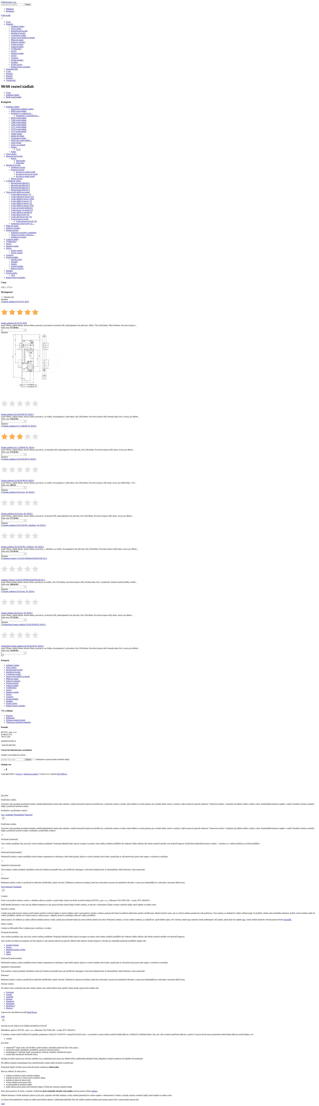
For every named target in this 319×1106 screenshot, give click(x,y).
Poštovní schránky (18, 42)
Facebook (10, 992)
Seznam (9, 999)
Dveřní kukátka (17, 266)
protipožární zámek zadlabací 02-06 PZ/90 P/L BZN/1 (22, 646)
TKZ (13, 275)
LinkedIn (9, 997)
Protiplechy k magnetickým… (28, 116)
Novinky (9, 74)
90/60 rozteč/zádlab (13, 97)
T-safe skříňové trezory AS (21, 203)
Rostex (13, 158)
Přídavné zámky (17, 40)
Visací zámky (16, 29)
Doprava (9, 716)
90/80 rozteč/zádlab (18, 111)
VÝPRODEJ (16, 49)
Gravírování (10, 80)
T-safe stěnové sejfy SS (20, 215)
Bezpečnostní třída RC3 (20, 188)
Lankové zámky (17, 47)
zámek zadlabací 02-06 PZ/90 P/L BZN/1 (17, 414)
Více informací (7, 887)
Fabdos (14, 147)
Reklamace (10, 718)
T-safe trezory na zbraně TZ (22, 210)
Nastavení (28, 815)
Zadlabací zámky (17, 26)
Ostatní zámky (16, 134)
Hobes (13, 152)
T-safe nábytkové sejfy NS (21, 217)
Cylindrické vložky (18, 35)
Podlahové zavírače (18, 237)
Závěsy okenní (17, 253)
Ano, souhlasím (7, 815)
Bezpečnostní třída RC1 (20, 183)
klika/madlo (20, 161)
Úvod (8, 22)
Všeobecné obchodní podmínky (18, 722)
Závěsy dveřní (16, 250)
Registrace (10, 11)
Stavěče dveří (16, 259)
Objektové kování (18, 167)
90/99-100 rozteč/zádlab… (21, 140)
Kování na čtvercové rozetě (27, 174)
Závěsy (14, 56)
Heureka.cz (10, 1006)
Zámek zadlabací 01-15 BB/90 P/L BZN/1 (18, 447)
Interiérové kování (18, 33)
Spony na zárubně (18, 145)
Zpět (3, 1016)
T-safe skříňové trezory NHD (22, 199)
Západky (14, 262)
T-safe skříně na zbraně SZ (21, 212)
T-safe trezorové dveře (20, 219)
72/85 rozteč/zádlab (18, 125)
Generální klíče (12, 69)
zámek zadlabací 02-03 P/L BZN (14, 323)
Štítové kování (16, 179)
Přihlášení (10, 9)
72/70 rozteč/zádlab (18, 129)
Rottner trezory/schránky (20, 67)
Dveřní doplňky (17, 60)
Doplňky (14, 62)
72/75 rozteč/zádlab (18, 131)
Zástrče (14, 264)
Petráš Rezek (32, 1012)
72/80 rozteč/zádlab (18, 122)
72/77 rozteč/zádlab (18, 127)
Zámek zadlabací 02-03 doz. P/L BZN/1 (17, 514)
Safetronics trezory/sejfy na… (22, 224)
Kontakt (9, 76)
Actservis (14, 58)
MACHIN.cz (62, 774)
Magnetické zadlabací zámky (22, 109)
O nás (8, 71)
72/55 (18, 149)
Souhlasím (17, 887)
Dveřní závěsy (16, 65)
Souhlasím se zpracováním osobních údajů (52, 759)
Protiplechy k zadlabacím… (22, 113)
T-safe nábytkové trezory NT (22, 197)
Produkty (9, 24)
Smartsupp (10, 1003)
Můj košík (5, 15)
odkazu (94, 1091)
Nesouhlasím (19, 815)
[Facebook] (6, 770)
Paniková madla (17, 53)
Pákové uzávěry (17, 268)
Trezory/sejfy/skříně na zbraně (23, 38)
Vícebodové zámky (18, 138)
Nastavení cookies (31, 774)
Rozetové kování (17, 170)
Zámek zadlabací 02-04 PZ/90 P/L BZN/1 (17, 481)
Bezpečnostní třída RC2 (20, 190)
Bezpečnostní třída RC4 (20, 185)
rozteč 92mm (16, 143)
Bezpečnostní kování (19, 31)
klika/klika (20, 163)
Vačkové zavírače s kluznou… (23, 235)
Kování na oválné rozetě (25, 172)
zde (243, 920)
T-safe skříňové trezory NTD (22, 206)
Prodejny (9, 78)
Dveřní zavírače (17, 44)
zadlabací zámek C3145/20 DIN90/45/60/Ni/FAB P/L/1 (23, 580)
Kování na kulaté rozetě (25, 176)
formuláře (287, 920)
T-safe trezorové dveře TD (26, 221)
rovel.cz (19, 774)
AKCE (14, 51)
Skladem (9, 297)
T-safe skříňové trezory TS (21, 201)
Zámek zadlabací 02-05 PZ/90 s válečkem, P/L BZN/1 (22, 547)
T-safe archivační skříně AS (22, 208)
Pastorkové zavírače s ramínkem (23, 233)
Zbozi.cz (9, 1008)
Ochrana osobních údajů (15, 720)
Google (9, 994)
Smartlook (10, 1001)
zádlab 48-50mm (17, 136)
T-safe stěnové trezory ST (21, 194)
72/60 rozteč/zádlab (18, 120)
